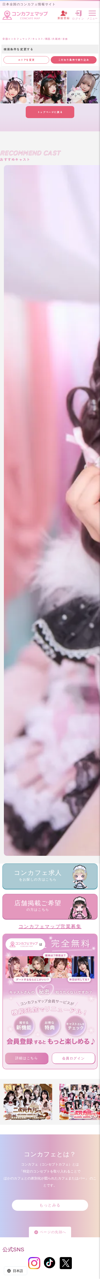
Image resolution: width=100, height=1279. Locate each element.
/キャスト (37, 38)
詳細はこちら (26, 1058)
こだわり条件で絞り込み (73, 59)
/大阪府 (56, 38)
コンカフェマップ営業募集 (49, 926)
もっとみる (50, 1205)
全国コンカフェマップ (16, 38)
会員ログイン (73, 1058)
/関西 (47, 38)
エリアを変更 (26, 59)
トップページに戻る (50, 112)
